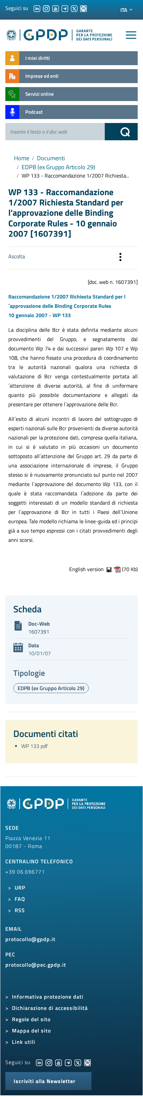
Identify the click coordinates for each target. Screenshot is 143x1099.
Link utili (23, 1042)
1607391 (38, 632)
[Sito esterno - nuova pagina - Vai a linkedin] (39, 1062)
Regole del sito (31, 1019)
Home (21, 158)
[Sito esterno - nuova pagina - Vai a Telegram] (68, 1062)
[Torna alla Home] (59, 34)
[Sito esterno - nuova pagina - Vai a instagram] (49, 1062)
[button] (120, 258)
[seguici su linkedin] (37, 8)
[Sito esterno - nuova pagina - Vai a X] (77, 1062)
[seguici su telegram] (65, 8)
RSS (20, 910)
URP (20, 888)
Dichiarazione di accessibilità (50, 1008)
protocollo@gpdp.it (30, 939)
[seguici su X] (74, 8)
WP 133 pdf (34, 746)
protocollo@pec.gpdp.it (35, 965)
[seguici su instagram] (46, 8)
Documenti (51, 158)
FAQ (20, 899)
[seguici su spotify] (83, 8)
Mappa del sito (31, 1031)
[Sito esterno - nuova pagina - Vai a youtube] (58, 1062)
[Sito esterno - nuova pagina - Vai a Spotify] (87, 1062)
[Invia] (121, 131)
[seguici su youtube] (55, 8)
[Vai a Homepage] (56, 807)
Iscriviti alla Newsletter (44, 1081)
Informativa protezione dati (47, 997)
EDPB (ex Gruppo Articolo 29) (58, 167)
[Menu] (131, 35)
